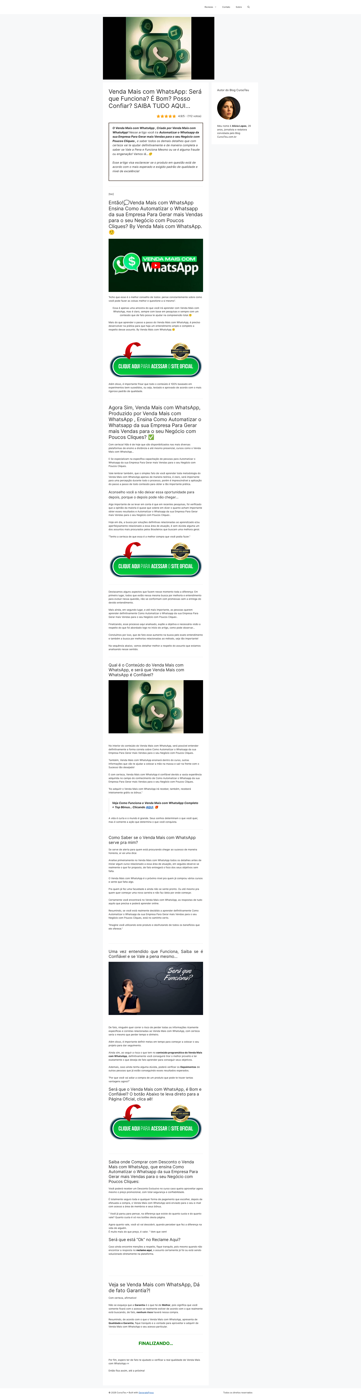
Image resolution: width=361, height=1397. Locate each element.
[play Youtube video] (156, 265)
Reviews (209, 7)
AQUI (149, 807)
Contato (226, 7)
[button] (248, 7)
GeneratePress (146, 1392)
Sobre (239, 7)
